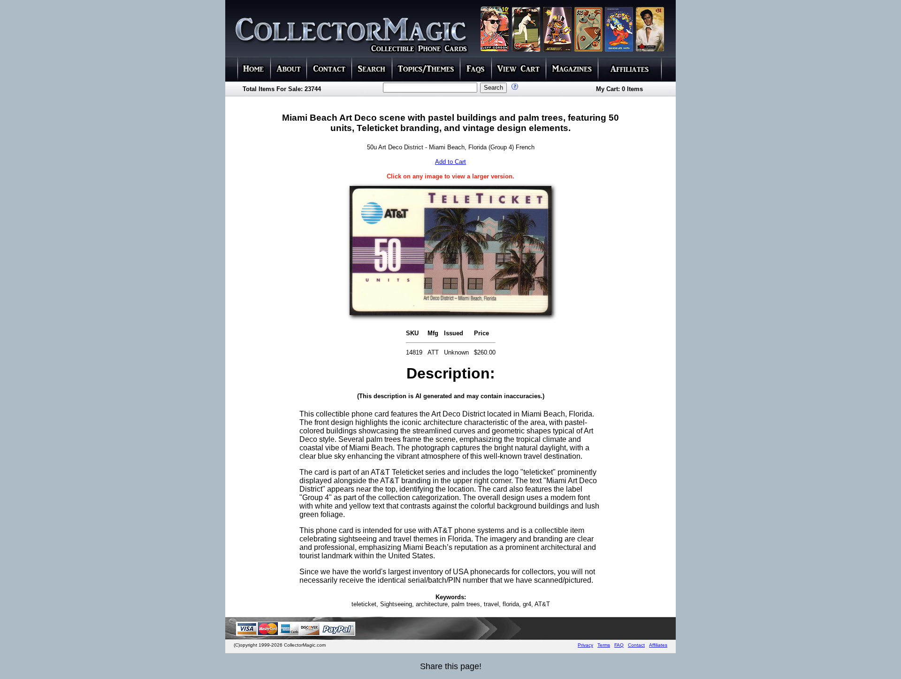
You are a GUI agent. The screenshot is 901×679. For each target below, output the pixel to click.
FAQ (619, 645)
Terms (603, 645)
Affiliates (658, 645)
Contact (636, 645)
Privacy (585, 645)
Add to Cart (450, 161)
